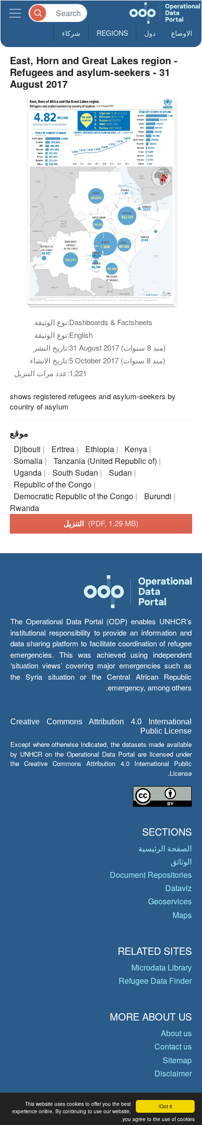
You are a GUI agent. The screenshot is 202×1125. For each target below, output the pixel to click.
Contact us (173, 1046)
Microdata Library (161, 967)
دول (149, 33)
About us (176, 1033)
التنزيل (101, 523)
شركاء (71, 33)
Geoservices (170, 901)
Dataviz (178, 888)
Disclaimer (173, 1073)
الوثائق (181, 861)
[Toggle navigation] (15, 13)
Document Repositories (151, 874)
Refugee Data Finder (155, 980)
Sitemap (177, 1060)
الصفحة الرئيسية (165, 848)
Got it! (165, 1106)
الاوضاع (181, 33)
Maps (182, 914)
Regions (112, 33)
